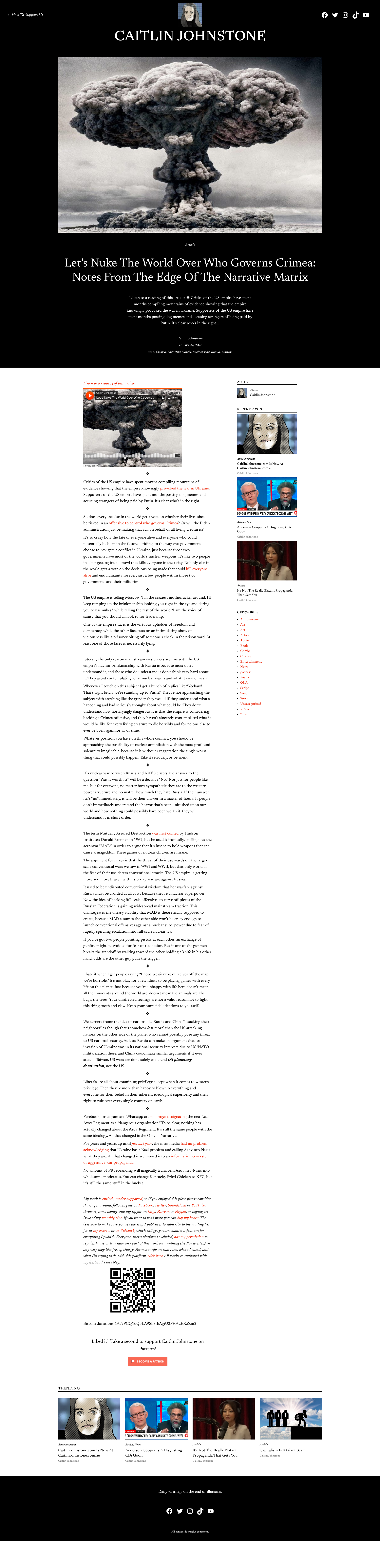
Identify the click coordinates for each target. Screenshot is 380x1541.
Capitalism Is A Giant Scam (283, 1450)
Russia (215, 352)
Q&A (244, 682)
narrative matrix (179, 352)
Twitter (160, 1205)
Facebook (146, 1205)
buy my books (188, 1218)
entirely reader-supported (122, 1199)
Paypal (180, 1212)
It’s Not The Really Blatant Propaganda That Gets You (265, 593)
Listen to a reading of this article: (109, 383)
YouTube (198, 1205)
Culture (245, 656)
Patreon (163, 1212)
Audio (244, 640)
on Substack (125, 1231)
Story (244, 698)
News (249, 522)
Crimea (161, 352)
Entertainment (251, 661)
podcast (245, 672)
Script (244, 688)
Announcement (246, 459)
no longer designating (168, 1117)
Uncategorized (250, 704)
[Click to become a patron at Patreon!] (147, 1367)
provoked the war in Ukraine (184, 488)
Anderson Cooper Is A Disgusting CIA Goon (264, 529)
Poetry (245, 677)
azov (151, 352)
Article (190, 244)
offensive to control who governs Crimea (143, 523)
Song (243, 693)
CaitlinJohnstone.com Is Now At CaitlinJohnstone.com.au (260, 466)
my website (101, 1231)
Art (242, 624)
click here (155, 1256)
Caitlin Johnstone (190, 37)
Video (244, 709)
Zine (243, 714)
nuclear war (201, 352)
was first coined (165, 833)
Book (244, 646)
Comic (245, 651)
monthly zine (112, 1218)
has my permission (189, 1237)
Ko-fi (151, 1212)
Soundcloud (177, 1205)
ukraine (227, 352)
